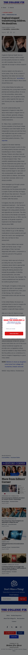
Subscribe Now (14, 333)
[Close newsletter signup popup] (23, 319)
